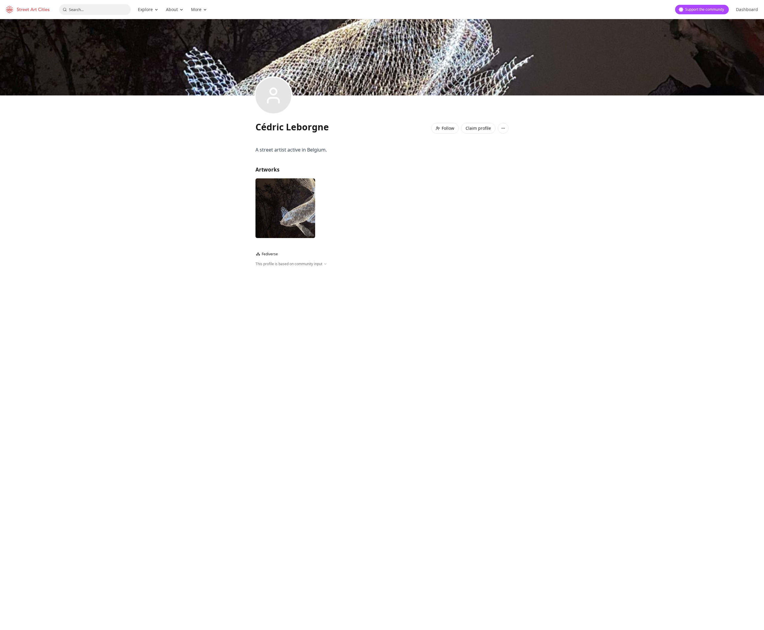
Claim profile (478, 128)
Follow (448, 128)
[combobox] (95, 9)
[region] (382, 331)
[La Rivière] (285, 208)
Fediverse (267, 254)
